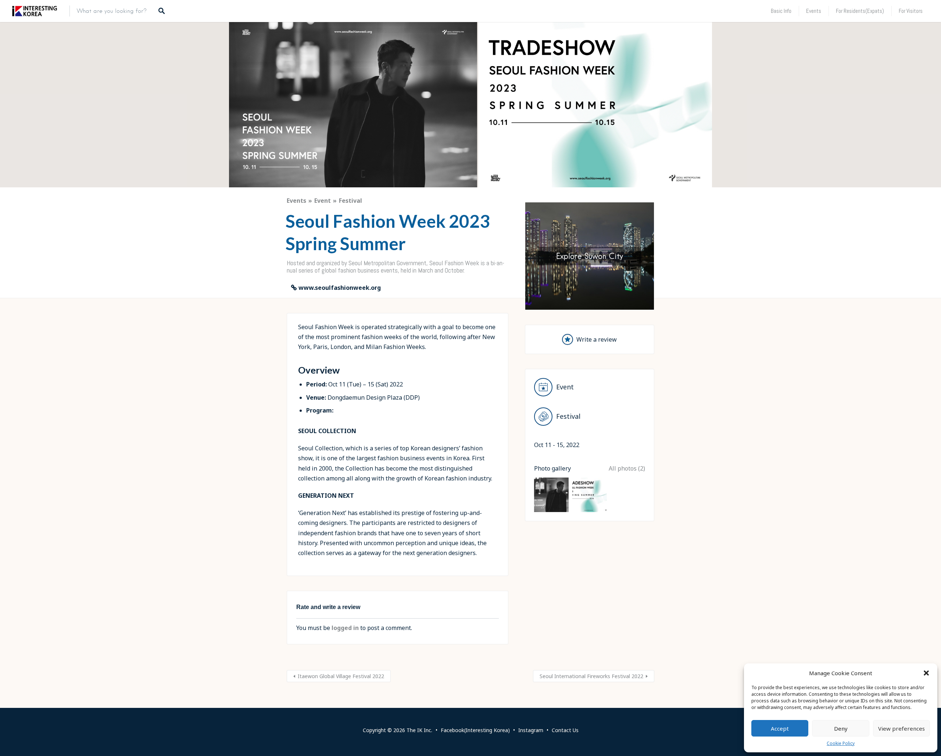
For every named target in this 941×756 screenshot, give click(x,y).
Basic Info (781, 10)
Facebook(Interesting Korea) (475, 730)
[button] (926, 673)
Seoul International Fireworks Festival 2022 (591, 676)
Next (666, 254)
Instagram (530, 730)
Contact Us (565, 730)
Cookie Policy (841, 743)
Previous (512, 254)
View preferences (901, 728)
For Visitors (911, 10)
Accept (780, 728)
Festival (350, 201)
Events (813, 10)
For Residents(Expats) (860, 10)
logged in (345, 628)
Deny (841, 728)
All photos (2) (627, 468)
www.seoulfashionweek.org (339, 288)
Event (322, 201)
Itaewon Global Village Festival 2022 (341, 676)
